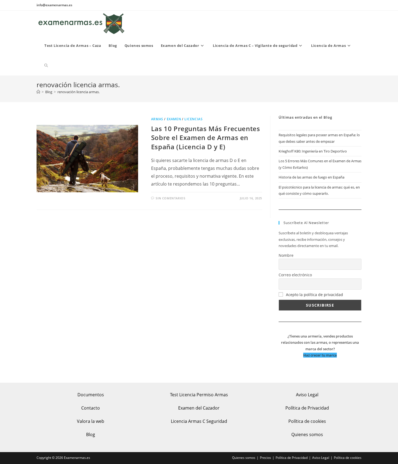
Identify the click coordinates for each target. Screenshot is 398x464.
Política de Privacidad (307, 408)
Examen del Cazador (199, 408)
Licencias (193, 119)
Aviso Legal (307, 395)
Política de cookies (307, 421)
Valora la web (90, 421)
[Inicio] (38, 91)
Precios (265, 457)
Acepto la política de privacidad (314, 294)
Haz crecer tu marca (320, 355)
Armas (157, 119)
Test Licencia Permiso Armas (199, 395)
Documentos (90, 395)
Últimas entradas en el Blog (305, 117)
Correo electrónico (295, 274)
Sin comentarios (170, 198)
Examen (174, 119)
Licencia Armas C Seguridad (199, 421)
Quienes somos (307, 434)
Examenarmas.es (77, 457)
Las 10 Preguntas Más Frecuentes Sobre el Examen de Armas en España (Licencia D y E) (205, 137)
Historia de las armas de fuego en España (311, 177)
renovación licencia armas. (78, 91)
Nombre (286, 255)
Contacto (90, 408)
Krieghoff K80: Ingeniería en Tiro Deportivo (313, 151)
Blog (90, 434)
